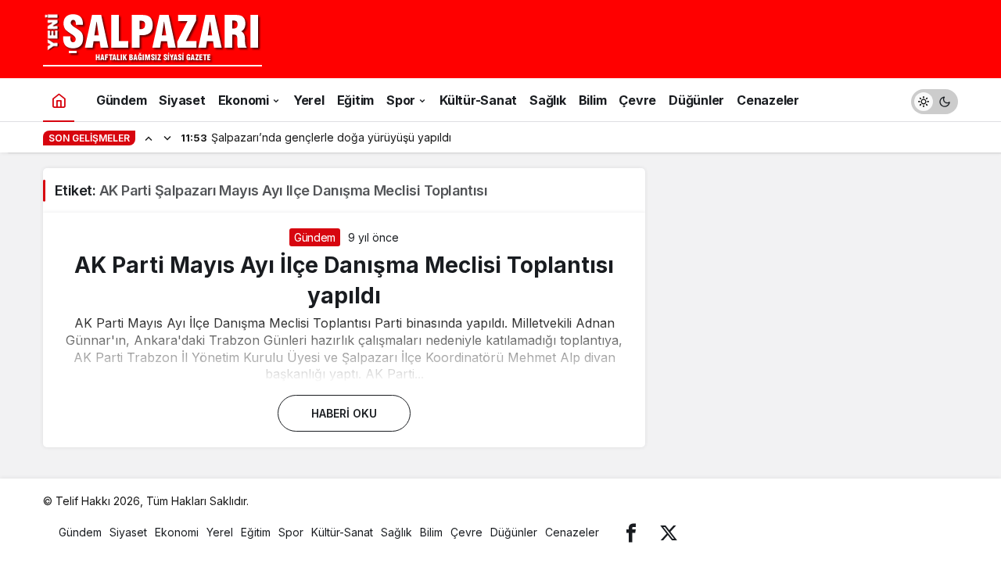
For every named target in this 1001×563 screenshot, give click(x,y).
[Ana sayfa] (58, 99)
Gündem (314, 237)
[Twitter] (668, 532)
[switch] (934, 99)
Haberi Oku (344, 413)
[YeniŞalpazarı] (152, 37)
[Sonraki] (167, 137)
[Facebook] (631, 532)
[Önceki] (148, 137)
